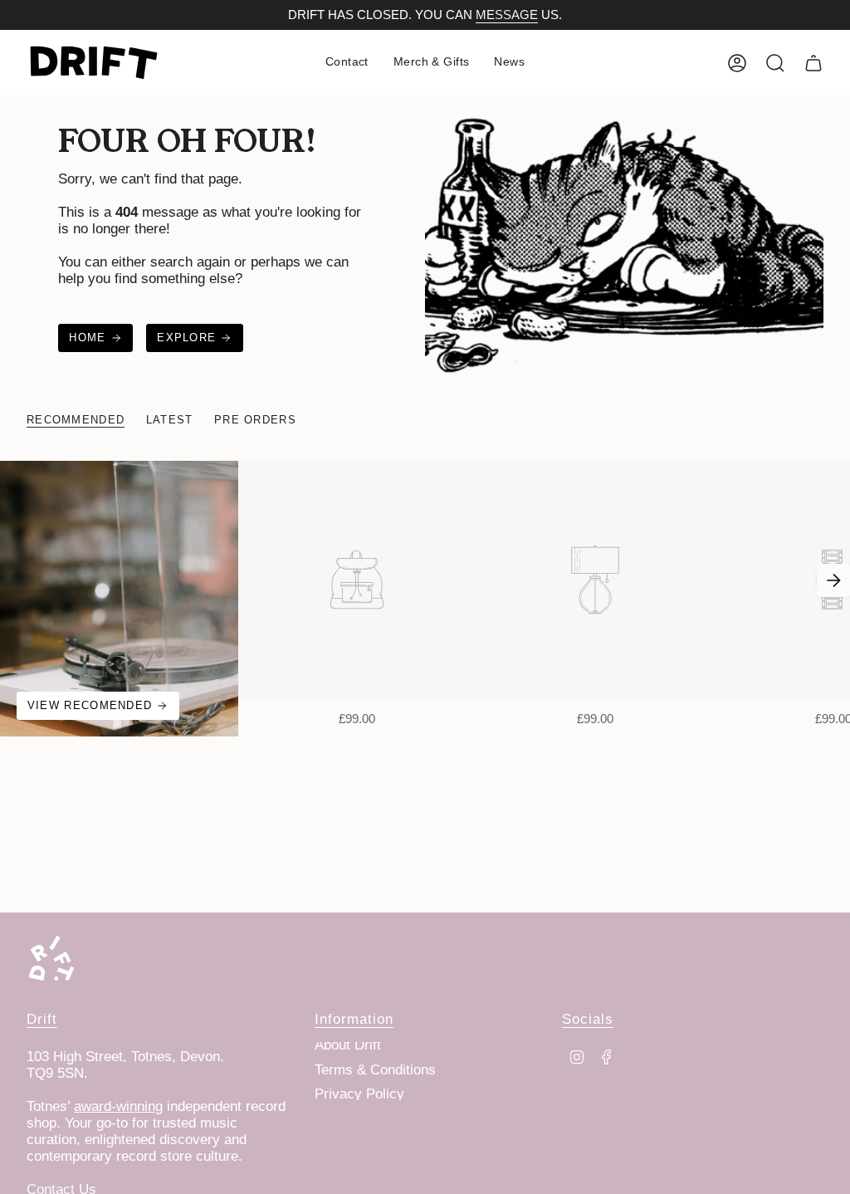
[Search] (775, 63)
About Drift (348, 1045)
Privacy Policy (359, 1094)
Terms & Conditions (375, 1070)
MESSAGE (507, 15)
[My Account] (737, 63)
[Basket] (813, 63)
